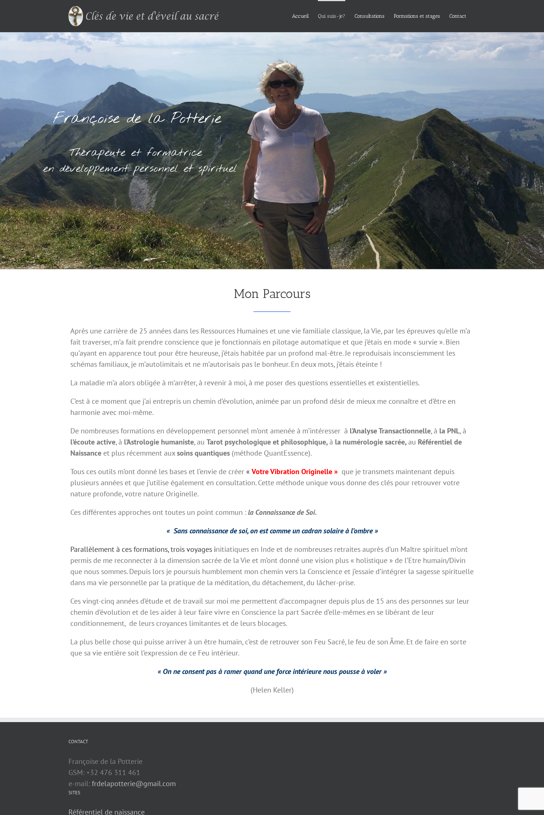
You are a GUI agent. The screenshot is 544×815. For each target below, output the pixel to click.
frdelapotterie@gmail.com (134, 783)
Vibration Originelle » (303, 471)
